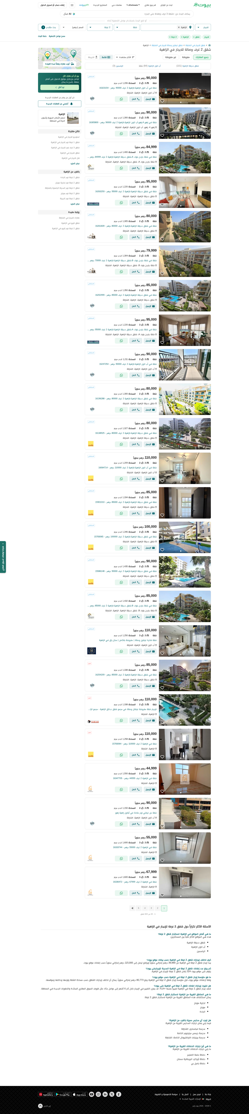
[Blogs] (84, 5)
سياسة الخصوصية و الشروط (166, 1094)
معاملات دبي (117, 5)
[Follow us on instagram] (98, 1094)
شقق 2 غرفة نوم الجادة (70, 177)
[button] (203, 27)
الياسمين (119, 65)
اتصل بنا (185, 1094)
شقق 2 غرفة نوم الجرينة (70, 199)
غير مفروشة (170, 57)
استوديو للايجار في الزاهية (69, 137)
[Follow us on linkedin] (105, 1094)
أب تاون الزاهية (154, 65)
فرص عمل (197, 1094)
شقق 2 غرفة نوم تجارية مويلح (67, 183)
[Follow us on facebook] (118, 1094)
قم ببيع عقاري (150, 5)
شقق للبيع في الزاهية (70, 223)
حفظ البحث (42, 36)
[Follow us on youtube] (91, 1094)
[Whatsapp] (121, 99)
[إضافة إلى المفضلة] (162, 101)
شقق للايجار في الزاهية (70, 153)
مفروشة (186, 57)
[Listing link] (148, 88)
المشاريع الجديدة (100, 5)
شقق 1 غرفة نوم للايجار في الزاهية (65, 142)
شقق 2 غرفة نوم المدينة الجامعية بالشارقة (62, 188)
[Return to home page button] (202, 5)
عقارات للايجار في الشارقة (69, 218)
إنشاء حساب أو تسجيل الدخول (52, 5)
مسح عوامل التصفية (57, 36)
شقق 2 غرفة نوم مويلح (70, 193)
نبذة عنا (208, 1094)
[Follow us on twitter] (112, 1094)
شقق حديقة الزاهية (190, 65)
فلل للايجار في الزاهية (71, 158)
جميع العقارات (202, 57)
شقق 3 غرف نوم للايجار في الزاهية (65, 148)
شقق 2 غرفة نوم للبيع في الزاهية (66, 228)
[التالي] (132, 908)
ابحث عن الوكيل (166, 5)
